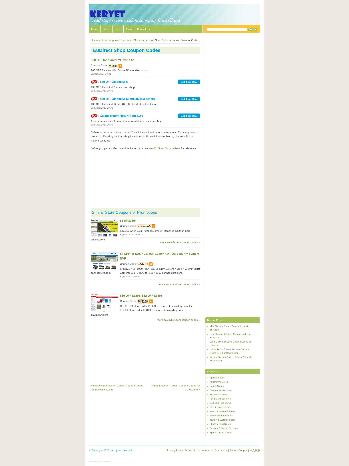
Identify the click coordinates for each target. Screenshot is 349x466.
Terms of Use (192, 450)
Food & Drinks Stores (220, 399)
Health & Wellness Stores (222, 411)
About (129, 29)
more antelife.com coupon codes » (180, 242)
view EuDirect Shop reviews (164, 148)
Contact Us (143, 29)
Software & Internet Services (224, 428)
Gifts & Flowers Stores (220, 407)
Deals (118, 29)
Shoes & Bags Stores (220, 424)
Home (94, 29)
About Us (207, 450)
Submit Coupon (239, 450)
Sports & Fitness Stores (221, 432)
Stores (106, 29)
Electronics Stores (219, 394)
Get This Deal (189, 81)
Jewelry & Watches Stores (222, 420)
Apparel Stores (217, 377)
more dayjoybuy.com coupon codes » (178, 319)
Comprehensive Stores (221, 390)
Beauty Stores (217, 386)
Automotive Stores (219, 382)
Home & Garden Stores (221, 415)
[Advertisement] (145, 179)
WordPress (105, 461)
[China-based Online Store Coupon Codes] (135, 23)
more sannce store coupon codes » (179, 284)
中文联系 (255, 450)
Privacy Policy (175, 450)
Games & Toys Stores (220, 403)
